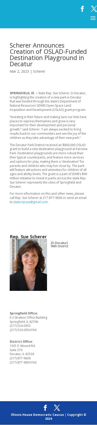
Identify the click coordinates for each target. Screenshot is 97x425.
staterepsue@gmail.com (30, 202)
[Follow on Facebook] (55, 262)
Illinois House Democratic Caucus (37, 415)
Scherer (39, 71)
